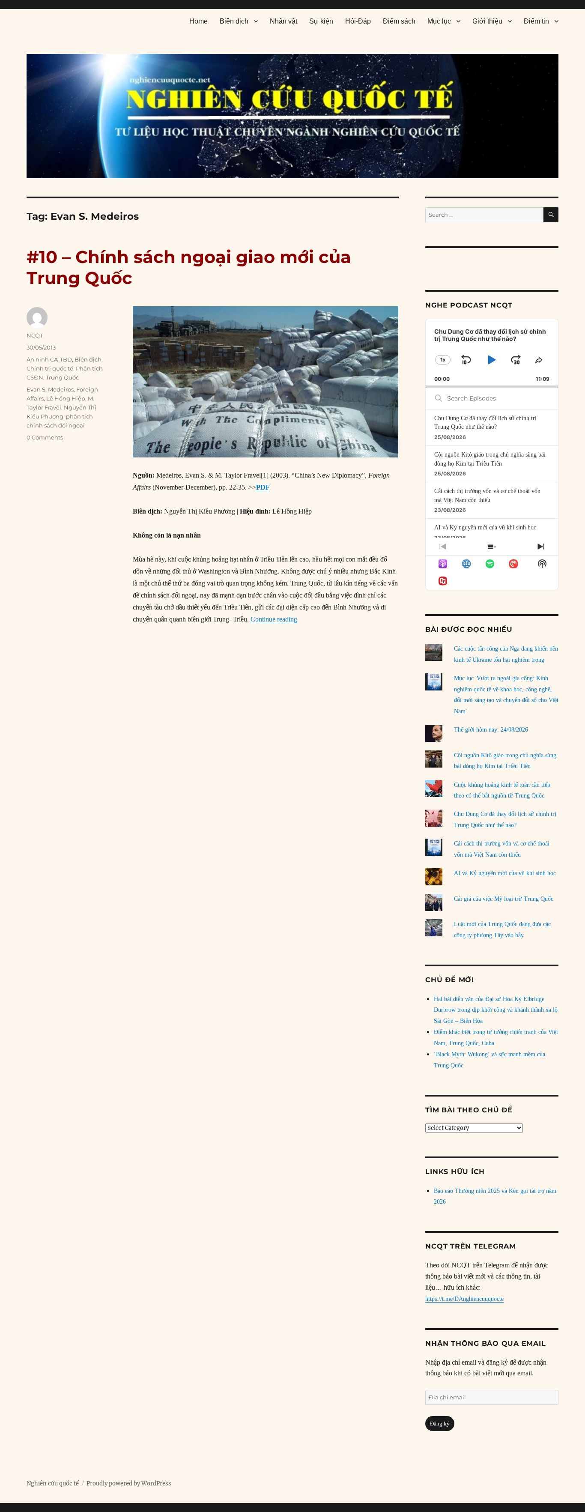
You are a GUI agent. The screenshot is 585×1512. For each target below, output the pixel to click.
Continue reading (274, 619)
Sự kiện (321, 21)
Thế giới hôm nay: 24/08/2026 (491, 729)
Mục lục (439, 21)
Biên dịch (234, 21)
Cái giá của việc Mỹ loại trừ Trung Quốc (503, 899)
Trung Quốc (62, 377)
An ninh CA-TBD (49, 359)
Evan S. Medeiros (50, 389)
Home (198, 21)
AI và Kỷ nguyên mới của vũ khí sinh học (485, 527)
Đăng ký (440, 1423)
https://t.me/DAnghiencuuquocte (464, 1299)
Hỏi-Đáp (358, 21)
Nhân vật (283, 21)
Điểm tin (536, 21)
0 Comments (45, 437)
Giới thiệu (487, 21)
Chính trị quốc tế (50, 368)
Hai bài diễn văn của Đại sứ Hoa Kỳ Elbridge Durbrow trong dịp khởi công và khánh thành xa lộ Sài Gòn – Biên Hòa (496, 1010)
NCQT (35, 335)
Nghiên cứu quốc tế (53, 1483)
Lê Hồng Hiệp (65, 398)
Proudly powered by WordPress (129, 1483)
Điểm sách (399, 21)
